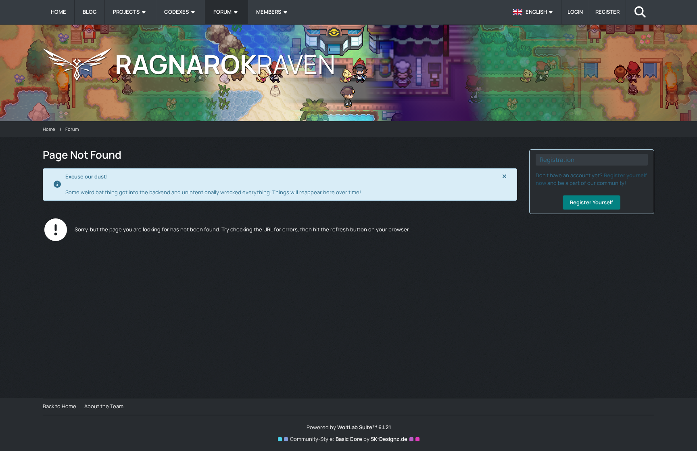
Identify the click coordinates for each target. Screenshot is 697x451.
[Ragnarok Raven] (348, 64)
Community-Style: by (348, 439)
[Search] (640, 12)
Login (575, 11)
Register (607, 11)
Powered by (349, 427)
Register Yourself (591, 202)
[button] (534, 12)
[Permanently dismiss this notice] (505, 176)
